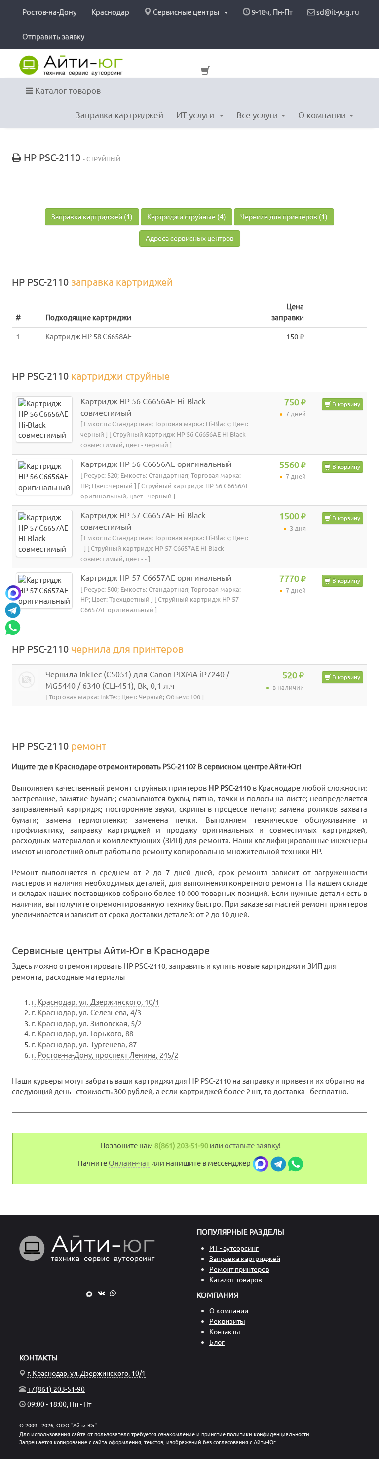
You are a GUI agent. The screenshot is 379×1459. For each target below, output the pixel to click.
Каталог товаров (67, 90)
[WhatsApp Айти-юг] (295, 1163)
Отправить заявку (53, 37)
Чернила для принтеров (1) (284, 217)
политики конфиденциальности (268, 1434)
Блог (217, 1342)
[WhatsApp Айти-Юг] (113, 1293)
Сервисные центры (186, 12)
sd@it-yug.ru (337, 12)
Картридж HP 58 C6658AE (88, 336)
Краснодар (110, 12)
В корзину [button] (345, 404)
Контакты (224, 1332)
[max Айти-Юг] (89, 1293)
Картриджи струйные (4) (186, 217)
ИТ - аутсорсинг (234, 1248)
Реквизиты (227, 1321)
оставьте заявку (252, 1145)
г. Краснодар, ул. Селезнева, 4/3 (86, 1012)
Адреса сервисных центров (190, 238)
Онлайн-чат (129, 1163)
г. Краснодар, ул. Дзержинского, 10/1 (95, 1002)
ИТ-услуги (196, 115)
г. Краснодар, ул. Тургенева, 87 (84, 1044)
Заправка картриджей (119, 115)
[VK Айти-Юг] (101, 1293)
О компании (322, 115)
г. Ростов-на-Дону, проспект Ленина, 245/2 (105, 1055)
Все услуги (257, 115)
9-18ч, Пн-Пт (271, 12)
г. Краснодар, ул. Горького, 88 (82, 1033)
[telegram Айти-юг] (278, 1163)
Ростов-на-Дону (49, 12)
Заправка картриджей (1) (92, 217)
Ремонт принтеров (239, 1269)
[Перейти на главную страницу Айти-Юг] (71, 65)
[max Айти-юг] (260, 1163)
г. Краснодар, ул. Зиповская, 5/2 (87, 1023)
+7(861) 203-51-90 (56, 1389)
